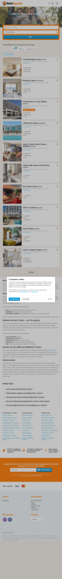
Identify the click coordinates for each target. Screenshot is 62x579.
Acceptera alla (14, 299)
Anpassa (50, 299)
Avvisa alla (26, 299)
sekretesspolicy (25, 291)
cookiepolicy (35, 291)
